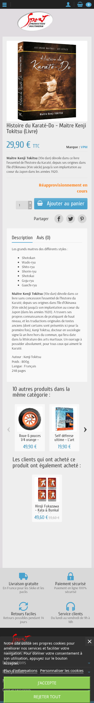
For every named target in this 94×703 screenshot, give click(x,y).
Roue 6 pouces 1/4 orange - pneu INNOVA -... (30, 439)
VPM (84, 147)
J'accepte (47, 683)
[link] (58, 218)
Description (22, 237)
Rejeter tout (47, 696)
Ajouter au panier (65, 203)
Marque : (73, 147)
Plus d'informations (20, 670)
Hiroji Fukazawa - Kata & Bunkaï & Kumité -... (47, 510)
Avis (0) (43, 237)
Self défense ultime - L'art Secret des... (64, 439)
